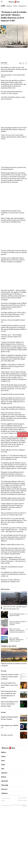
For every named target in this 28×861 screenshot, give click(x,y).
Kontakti (3, 800)
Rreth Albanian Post (5, 798)
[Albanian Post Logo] (14, 1)
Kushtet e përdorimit (22, 797)
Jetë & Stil (4, 781)
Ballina (3, 752)
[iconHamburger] (2, 1)
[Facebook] (20, 63)
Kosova (15, 6)
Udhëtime (4, 793)
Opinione (4, 773)
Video (3, 764)
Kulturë (3, 777)
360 (2, 769)
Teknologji (4, 785)
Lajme (3, 6)
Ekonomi (4, 789)
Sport (3, 760)
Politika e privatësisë (22, 800)
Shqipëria (9, 6)
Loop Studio (23, 804)
